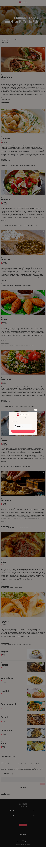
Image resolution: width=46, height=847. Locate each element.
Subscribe (23, 431)
